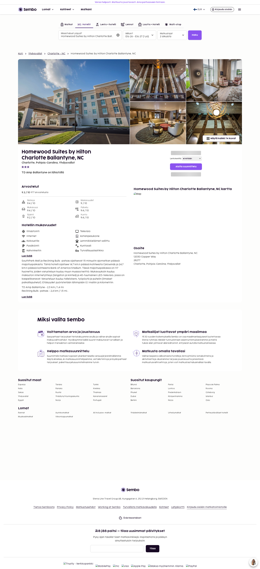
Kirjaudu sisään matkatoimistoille (207, 507)
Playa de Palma (213, 384)
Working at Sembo (109, 507)
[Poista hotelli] (118, 35)
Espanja (21, 384)
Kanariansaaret (100, 396)
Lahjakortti (177, 507)
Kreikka (96, 388)
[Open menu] (239, 9)
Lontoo (171, 388)
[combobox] (87, 36)
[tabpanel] (130, 35)
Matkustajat (166, 33)
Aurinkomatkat (62, 413)
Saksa (20, 392)
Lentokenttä (175, 158)
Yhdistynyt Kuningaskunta (67, 396)
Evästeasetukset (132, 518)
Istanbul (209, 396)
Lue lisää (27, 256)
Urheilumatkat (174, 413)
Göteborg (210, 392)
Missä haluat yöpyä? (71, 33)
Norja (58, 400)
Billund (134, 384)
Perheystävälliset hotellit (217, 413)
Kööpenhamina (175, 396)
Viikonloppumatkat (64, 417)
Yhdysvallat (35, 53)
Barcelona (135, 388)
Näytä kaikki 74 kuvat (223, 138)
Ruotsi (58, 392)
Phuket (134, 392)
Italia (20, 388)
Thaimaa (97, 392)
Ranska (59, 388)
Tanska (59, 384)
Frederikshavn (174, 392)
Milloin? (129, 33)
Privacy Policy (65, 507)
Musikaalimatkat (25, 417)
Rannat (21, 413)
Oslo (208, 400)
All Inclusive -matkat (102, 413)
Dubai (133, 396)
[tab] (66, 25)
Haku (195, 35)
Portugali (97, 400)
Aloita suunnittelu (186, 167)
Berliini (134, 400)
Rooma (209, 388)
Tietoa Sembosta (43, 507)
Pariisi (170, 384)
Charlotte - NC (56, 53)
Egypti (21, 400)
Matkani (86, 9)
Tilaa (153, 549)
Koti (20, 53)
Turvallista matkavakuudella (140, 507)
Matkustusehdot (86, 507)
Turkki (96, 384)
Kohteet (65, 9)
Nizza (170, 400)
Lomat (46, 9)
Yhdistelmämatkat (139, 413)
